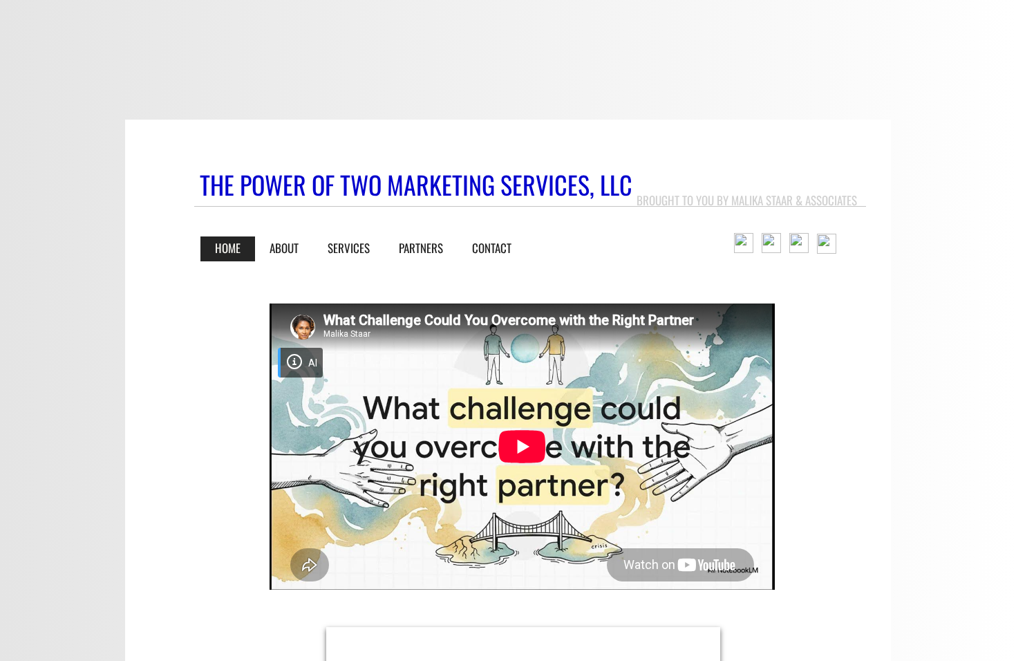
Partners (421, 248)
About (284, 248)
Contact (491, 248)
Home (228, 248)
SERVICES (349, 248)
